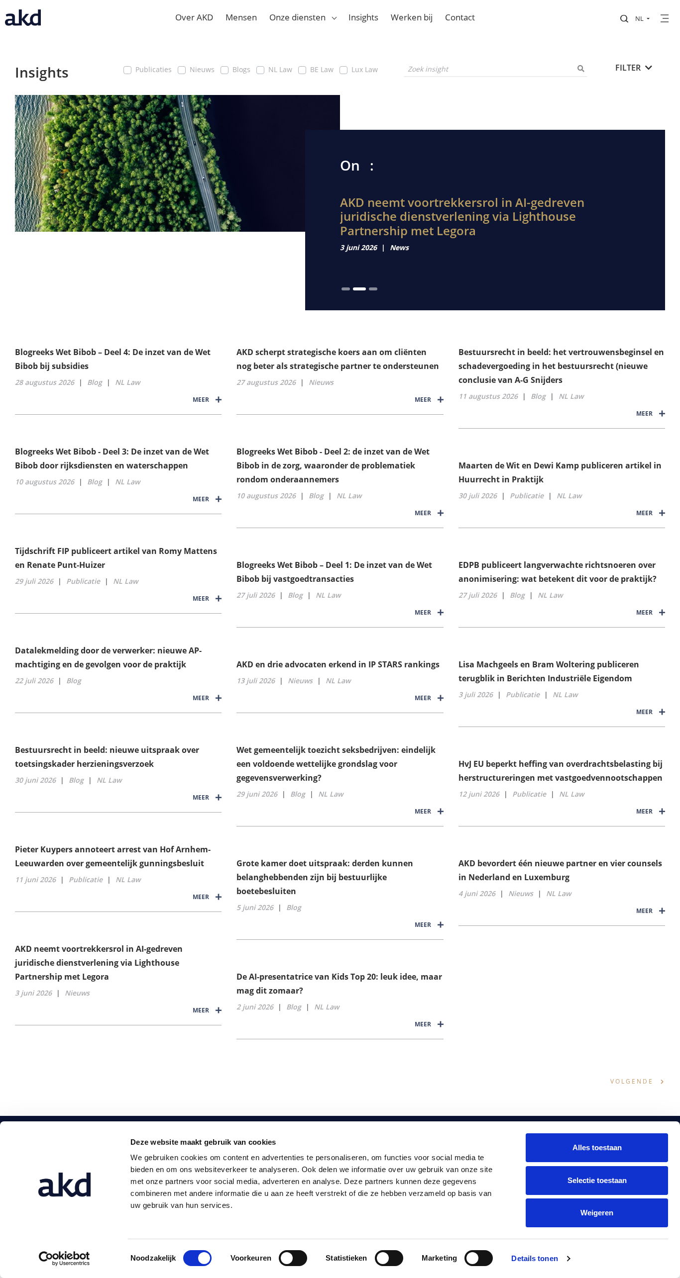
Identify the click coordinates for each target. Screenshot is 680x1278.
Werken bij (412, 17)
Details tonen (534, 1258)
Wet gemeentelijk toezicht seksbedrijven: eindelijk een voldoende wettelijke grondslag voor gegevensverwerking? (336, 763)
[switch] (293, 1258)
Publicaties (153, 69)
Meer (202, 399)
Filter (629, 67)
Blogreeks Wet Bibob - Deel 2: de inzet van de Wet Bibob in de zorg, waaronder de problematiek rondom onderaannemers (333, 465)
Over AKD (194, 17)
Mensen (241, 17)
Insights (363, 17)
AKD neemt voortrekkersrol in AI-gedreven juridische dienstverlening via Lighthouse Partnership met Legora (462, 216)
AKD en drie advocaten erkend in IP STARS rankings (338, 664)
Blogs (241, 69)
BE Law (322, 69)
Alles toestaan (597, 1147)
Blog (94, 382)
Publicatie (527, 495)
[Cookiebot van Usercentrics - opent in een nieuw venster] (64, 1258)
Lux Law (364, 69)
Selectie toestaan (597, 1180)
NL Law (280, 69)
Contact (460, 17)
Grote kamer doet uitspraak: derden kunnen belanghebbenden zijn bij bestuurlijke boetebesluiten (324, 877)
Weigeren (596, 1212)
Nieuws (202, 69)
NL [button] (640, 18)
